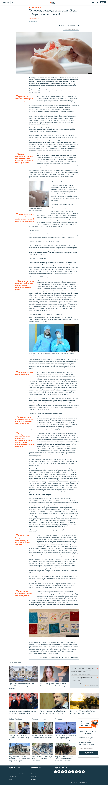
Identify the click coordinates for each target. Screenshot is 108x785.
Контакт (11, 779)
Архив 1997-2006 (13, 776)
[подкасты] (97, 2)
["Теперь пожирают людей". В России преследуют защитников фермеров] (65, 728)
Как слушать (34, 771)
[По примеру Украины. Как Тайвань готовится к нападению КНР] (84, 701)
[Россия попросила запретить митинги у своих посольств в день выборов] (42, 728)
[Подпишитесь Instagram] (72, 771)
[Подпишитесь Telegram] (69, 771)
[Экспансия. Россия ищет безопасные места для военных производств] (23, 701)
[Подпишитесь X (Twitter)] (62, 771)
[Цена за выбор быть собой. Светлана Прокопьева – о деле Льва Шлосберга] (54, 674)
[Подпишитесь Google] (55, 771)
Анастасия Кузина (34, 18)
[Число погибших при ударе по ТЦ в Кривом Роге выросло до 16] (42, 749)
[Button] (62, 25)
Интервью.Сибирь (35, 7)
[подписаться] (83, 771)
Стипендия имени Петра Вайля (17, 774)
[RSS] (76, 771)
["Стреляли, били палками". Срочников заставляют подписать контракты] (65, 749)
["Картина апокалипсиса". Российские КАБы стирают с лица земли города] (19, 749)
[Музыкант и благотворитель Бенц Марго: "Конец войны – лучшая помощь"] (23, 674)
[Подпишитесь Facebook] (58, 771)
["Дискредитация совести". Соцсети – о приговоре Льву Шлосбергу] (19, 728)
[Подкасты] (79, 771)
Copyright (33, 779)
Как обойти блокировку (37, 774)
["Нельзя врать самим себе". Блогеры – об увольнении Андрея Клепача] (54, 701)
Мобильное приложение (15, 771)
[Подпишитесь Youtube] (65, 771)
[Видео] (93, 2)
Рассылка (33, 776)
